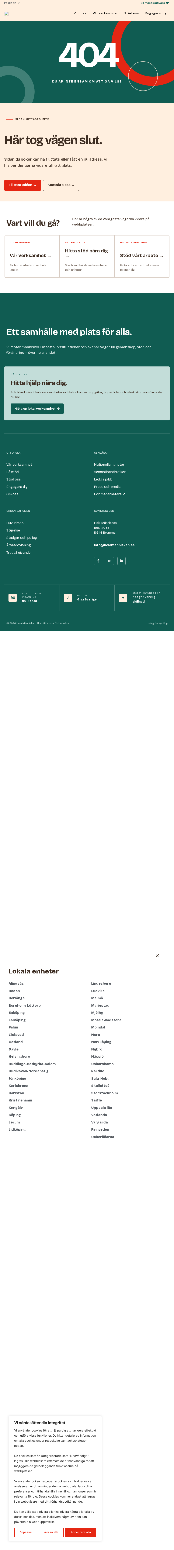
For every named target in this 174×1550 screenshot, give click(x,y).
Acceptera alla (81, 1532)
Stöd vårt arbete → (142, 255)
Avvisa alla (51, 1532)
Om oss (80, 13)
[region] (55, 1479)
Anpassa (26, 1532)
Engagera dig (156, 13)
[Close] (97, 1419)
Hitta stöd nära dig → (86, 253)
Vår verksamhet (105, 13)
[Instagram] (110, 561)
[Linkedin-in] (121, 561)
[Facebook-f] (98, 561)
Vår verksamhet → (31, 255)
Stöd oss (131, 13)
